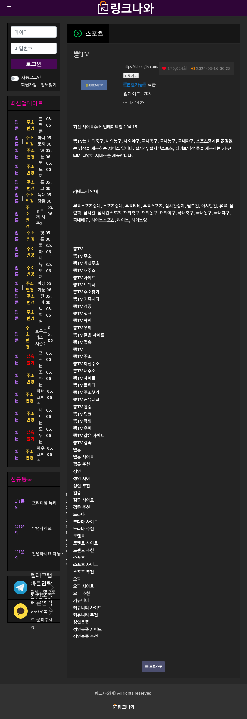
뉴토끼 (41, 270)
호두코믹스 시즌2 (41, 337)
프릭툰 (41, 359)
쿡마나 (41, 251)
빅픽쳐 (41, 315)
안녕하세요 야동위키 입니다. (57, 553)
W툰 (42, 153)
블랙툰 (41, 125)
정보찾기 (49, 84)
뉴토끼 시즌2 (40, 216)
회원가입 (29, 84)
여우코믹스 (41, 454)
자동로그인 (31, 77)
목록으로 (155, 666)
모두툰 (41, 435)
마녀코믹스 (41, 397)
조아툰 (41, 378)
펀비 (42, 299)
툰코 (42, 185)
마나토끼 (41, 141)
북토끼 (41, 169)
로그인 (34, 64)
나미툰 (41, 416)
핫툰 (42, 236)
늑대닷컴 (41, 198)
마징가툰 (41, 286)
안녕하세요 (42, 528)
